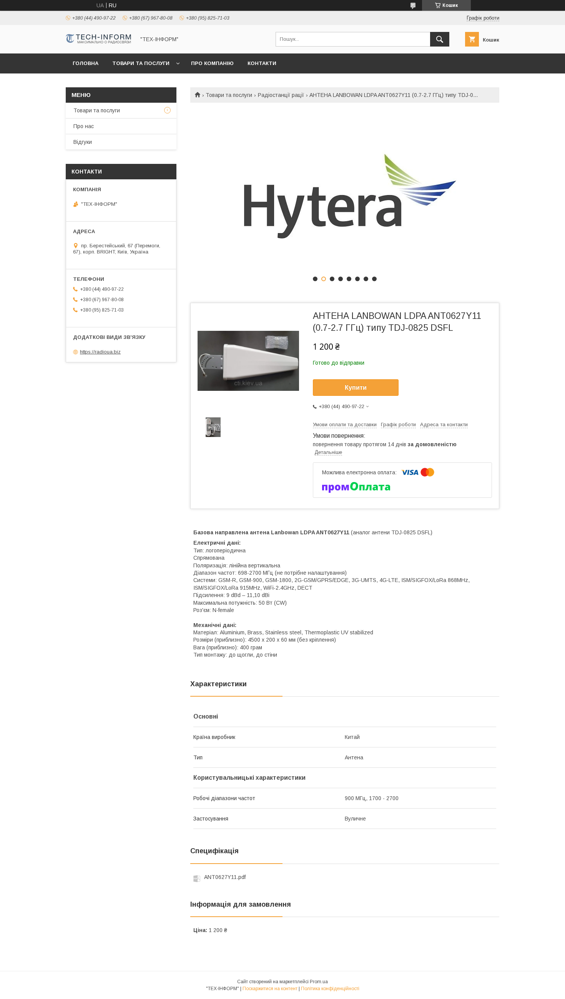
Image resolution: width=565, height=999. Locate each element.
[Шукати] (439, 39)
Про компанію (212, 63)
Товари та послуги (141, 63)
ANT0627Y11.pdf (225, 877)
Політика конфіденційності (330, 988)
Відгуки (82, 142)
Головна (85, 63)
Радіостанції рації (281, 95)
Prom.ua (319, 981)
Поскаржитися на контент (270, 988)
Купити (356, 387)
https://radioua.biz (100, 352)
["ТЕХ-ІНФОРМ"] (98, 42)
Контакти (262, 63)
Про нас (83, 126)
